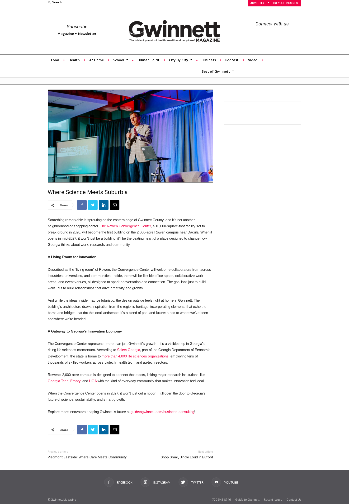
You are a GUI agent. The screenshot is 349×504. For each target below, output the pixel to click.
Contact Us (294, 500)
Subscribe (77, 26)
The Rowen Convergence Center (125, 226)
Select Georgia (128, 350)
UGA (93, 381)
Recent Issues (273, 500)
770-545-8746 (221, 500)
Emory (75, 381)
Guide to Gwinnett (247, 500)
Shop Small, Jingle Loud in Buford (187, 457)
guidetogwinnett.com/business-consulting (162, 412)
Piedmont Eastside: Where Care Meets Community (87, 457)
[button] (108, 3)
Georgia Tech (58, 381)
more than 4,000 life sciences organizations (135, 356)
